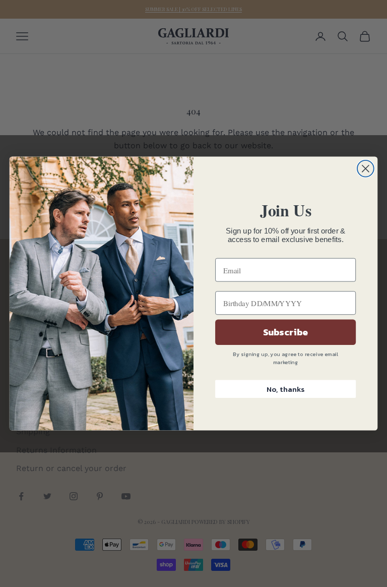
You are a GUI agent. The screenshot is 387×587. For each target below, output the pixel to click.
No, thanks (285, 388)
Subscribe (285, 332)
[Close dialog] (365, 168)
